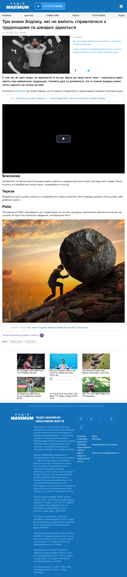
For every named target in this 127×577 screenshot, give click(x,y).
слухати (52, 6)
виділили (20, 91)
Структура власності (82, 440)
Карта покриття (81, 454)
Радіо (121, 15)
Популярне (98, 15)
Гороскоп (30, 341)
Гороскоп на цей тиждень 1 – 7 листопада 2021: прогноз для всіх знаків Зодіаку (60, 98)
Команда (81, 436)
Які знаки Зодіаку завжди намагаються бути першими (57, 327)
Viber (42, 335)
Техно (75, 15)
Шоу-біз (28, 15)
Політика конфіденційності (105, 453)
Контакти (96, 439)
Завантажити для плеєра (104, 444)
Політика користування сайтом (84, 447)
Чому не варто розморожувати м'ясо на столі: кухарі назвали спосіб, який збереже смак (97, 51)
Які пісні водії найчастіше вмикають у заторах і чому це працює (97, 43)
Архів (94, 436)
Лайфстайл (52, 15)
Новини (6, 15)
